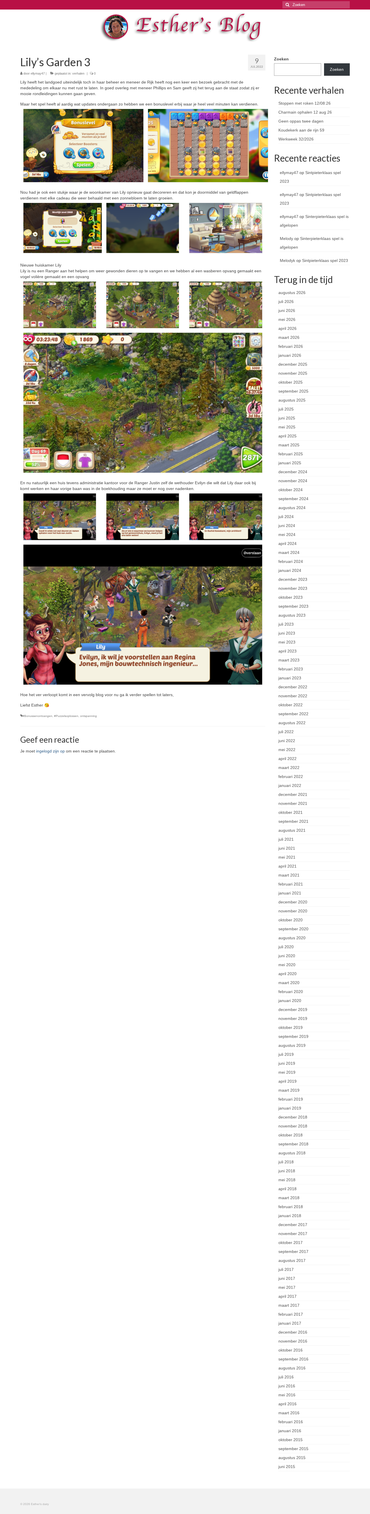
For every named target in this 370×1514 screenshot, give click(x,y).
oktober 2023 (290, 597)
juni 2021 (286, 848)
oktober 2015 (290, 1439)
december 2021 (292, 794)
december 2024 (292, 471)
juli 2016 (286, 1377)
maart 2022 (288, 767)
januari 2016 (289, 1430)
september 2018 (293, 1144)
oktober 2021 (290, 812)
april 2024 (287, 543)
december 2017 (292, 1224)
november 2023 (292, 588)
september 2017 (293, 1251)
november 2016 (292, 1341)
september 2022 (293, 713)
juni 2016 (286, 1386)
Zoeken (281, 59)
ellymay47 (38, 73)
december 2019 (292, 1009)
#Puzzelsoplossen (66, 716)
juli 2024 (286, 516)
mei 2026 (286, 319)
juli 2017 (286, 1269)
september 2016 (293, 1359)
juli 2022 (286, 731)
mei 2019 (286, 1072)
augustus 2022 (292, 722)
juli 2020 (286, 946)
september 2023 (293, 606)
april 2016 (287, 1404)
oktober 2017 (290, 1242)
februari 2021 (290, 884)
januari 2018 (289, 1215)
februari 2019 (290, 1099)
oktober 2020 (290, 920)
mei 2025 (286, 427)
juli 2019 (286, 1054)
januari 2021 (289, 893)
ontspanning (88, 716)
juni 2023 (286, 633)
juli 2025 (286, 409)
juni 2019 (286, 1063)
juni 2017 (286, 1278)
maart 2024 (288, 552)
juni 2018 (286, 1171)
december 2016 (292, 1332)
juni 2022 (286, 740)
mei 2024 (286, 534)
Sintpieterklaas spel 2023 (325, 260)
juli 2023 (286, 624)
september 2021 (293, 821)
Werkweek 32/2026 (296, 139)
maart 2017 (288, 1305)
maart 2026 (288, 337)
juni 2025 (286, 418)
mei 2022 (286, 749)
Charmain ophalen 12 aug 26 (305, 112)
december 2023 (292, 579)
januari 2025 (289, 463)
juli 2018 (286, 1162)
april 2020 (287, 973)
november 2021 (292, 803)
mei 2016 (286, 1395)
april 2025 (287, 436)
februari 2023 (290, 669)
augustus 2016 (292, 1368)
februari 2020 (290, 991)
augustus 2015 (292, 1457)
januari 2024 (289, 570)
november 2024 (292, 480)
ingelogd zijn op (50, 751)
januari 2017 (289, 1323)
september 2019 (293, 1036)
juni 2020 (286, 955)
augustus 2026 (292, 292)
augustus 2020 (292, 938)
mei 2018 (286, 1179)
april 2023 (287, 651)
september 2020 (293, 929)
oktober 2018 (290, 1135)
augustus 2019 (292, 1045)
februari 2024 (290, 561)
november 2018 (292, 1126)
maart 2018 (288, 1197)
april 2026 (287, 328)
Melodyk (287, 260)
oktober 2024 (290, 489)
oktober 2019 (290, 1027)
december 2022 (292, 687)
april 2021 (287, 866)
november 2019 (292, 1018)
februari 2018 (290, 1206)
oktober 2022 (290, 705)
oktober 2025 (290, 382)
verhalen (78, 73)
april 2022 (287, 758)
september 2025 (293, 391)
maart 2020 (288, 982)
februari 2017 (290, 1314)
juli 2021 (286, 839)
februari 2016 (290, 1421)
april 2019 (287, 1081)
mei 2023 (286, 642)
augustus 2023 (292, 615)
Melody (286, 238)
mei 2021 (286, 857)
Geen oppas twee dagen (300, 121)
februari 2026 (290, 346)
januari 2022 (289, 785)
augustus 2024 (292, 507)
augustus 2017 (292, 1260)
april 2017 (287, 1296)
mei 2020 (286, 964)
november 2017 (292, 1233)
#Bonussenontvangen (37, 716)
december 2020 (292, 902)
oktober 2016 (290, 1350)
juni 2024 (286, 525)
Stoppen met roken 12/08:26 (304, 103)
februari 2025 (290, 454)
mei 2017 (286, 1287)
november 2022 (292, 696)
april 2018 (287, 1188)
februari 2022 (290, 776)
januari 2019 (289, 1108)
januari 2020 (289, 1000)
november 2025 (292, 373)
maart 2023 (288, 660)
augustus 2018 (292, 1153)
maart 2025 (288, 445)
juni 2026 (286, 310)
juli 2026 (286, 301)
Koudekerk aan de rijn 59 (301, 130)
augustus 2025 (292, 400)
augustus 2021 (292, 830)
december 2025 (292, 364)
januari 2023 (289, 678)
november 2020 (292, 911)
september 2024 (293, 498)
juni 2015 (286, 1466)
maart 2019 (288, 1090)
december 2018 (292, 1117)
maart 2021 (288, 875)
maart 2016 (288, 1413)
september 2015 (293, 1448)
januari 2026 (289, 355)
